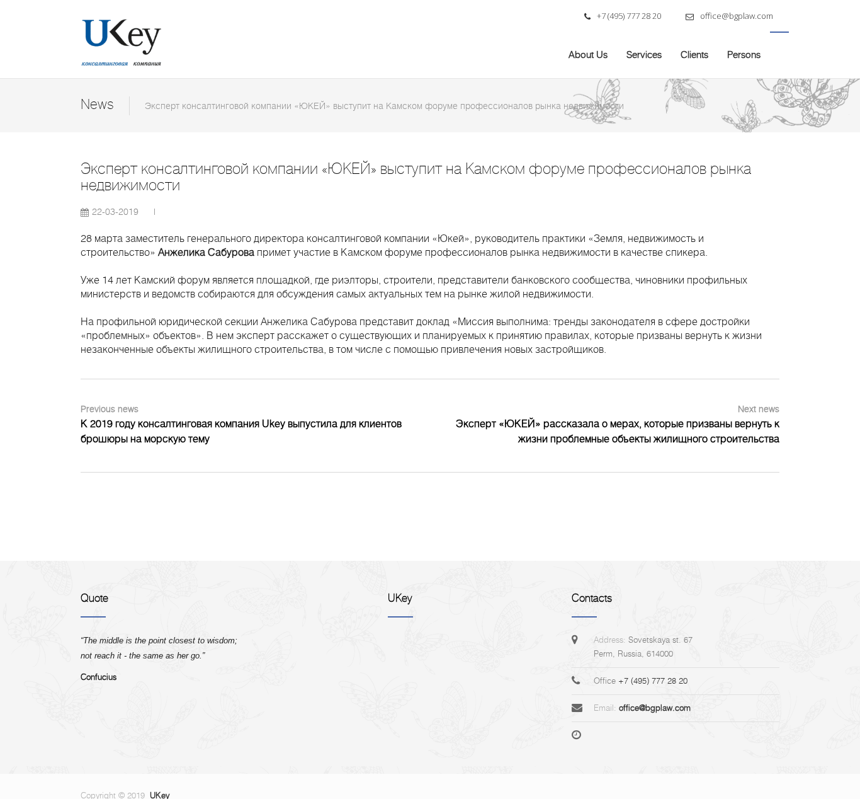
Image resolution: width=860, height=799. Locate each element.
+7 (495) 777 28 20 (628, 15)
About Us (588, 54)
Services (644, 54)
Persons (744, 54)
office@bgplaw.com (735, 15)
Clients (694, 54)
